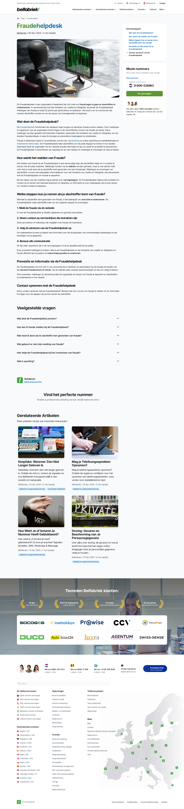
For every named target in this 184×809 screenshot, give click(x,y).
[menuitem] (82, 9)
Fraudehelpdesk (32, 18)
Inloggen (162, 3)
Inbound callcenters (60, 703)
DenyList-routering (59, 739)
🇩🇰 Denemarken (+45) (26, 735)
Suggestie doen (132, 802)
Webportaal (92, 711)
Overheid (55, 715)
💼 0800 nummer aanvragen (28, 695)
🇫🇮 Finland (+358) (24, 743)
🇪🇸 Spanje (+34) (23, 766)
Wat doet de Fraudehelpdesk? (141, 33)
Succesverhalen (93, 747)
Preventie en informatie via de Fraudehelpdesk (141, 47)
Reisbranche (57, 719)
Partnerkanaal (92, 743)
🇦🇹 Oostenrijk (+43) (25, 758)
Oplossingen (58, 691)
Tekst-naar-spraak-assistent (63, 774)
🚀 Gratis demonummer (26, 715)
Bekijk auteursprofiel (33, 382)
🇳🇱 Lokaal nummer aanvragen (29, 719)
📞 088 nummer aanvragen (28, 703)
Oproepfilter (57, 762)
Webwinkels (56, 723)
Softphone (91, 699)
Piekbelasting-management (63, 766)
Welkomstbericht (58, 789)
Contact (90, 727)
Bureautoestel (92, 695)
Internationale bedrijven (61, 707)
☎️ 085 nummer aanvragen (28, 699)
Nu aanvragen (144, 93)
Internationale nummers (28, 727)
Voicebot (55, 786)
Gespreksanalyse (59, 754)
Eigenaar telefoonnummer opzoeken (101, 731)
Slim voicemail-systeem (61, 770)
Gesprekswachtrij (59, 758)
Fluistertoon (56, 751)
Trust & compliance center (149, 802)
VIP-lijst (55, 782)
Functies (56, 734)
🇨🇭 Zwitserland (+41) (25, 782)
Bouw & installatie (59, 695)
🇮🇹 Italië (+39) (23, 754)
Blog (22, 18)
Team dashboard (94, 703)
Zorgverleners (57, 726)
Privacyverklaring (118, 802)
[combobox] (65, 684)
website (80, 291)
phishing (75, 140)
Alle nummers (132, 78)
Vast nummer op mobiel (96, 707)
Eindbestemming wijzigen (62, 747)
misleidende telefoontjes (28, 143)
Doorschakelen (58, 743)
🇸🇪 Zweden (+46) (24, 778)
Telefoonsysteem (95, 691)
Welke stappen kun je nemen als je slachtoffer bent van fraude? (143, 41)
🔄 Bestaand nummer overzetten (30, 711)
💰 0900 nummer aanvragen (28, 707)
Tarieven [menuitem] (153, 9)
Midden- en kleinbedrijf (61, 711)
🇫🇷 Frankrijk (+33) (24, 747)
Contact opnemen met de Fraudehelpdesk (139, 54)
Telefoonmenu (57, 778)
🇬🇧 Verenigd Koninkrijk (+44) (28, 770)
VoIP (89, 754)
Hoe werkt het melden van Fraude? (143, 36)
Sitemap (164, 802)
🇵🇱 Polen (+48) (23, 762)
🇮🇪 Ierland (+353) (24, 751)
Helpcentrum (92, 735)
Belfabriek (21, 33)
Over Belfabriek (93, 739)
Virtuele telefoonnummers (97, 751)
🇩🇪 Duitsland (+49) (24, 739)
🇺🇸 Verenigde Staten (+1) (27, 774)
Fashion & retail (58, 699)
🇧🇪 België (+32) (23, 731)
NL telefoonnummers (26, 691)
